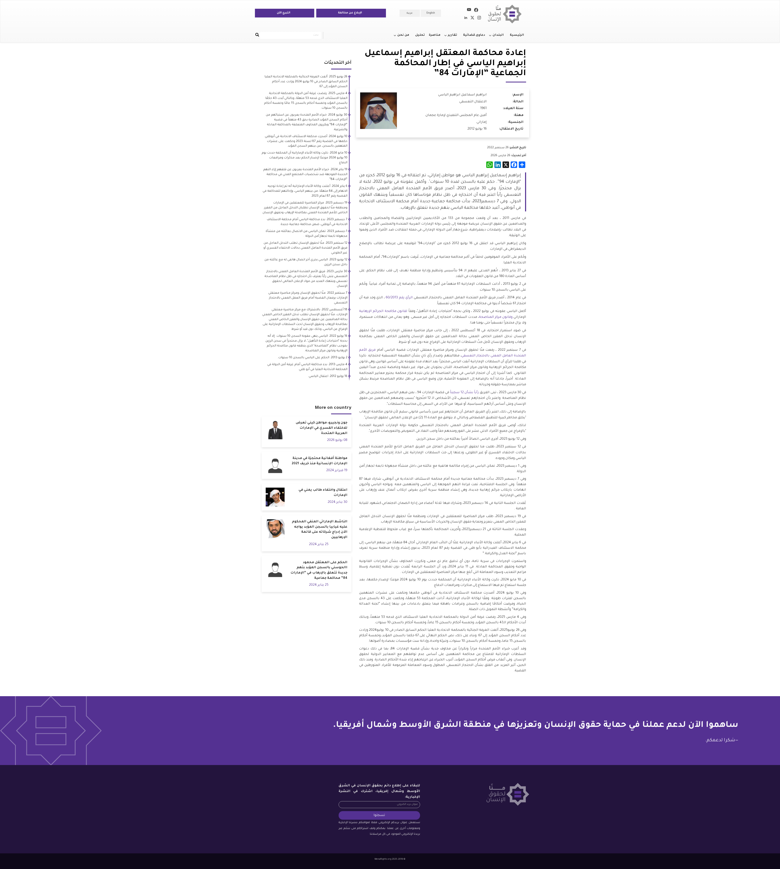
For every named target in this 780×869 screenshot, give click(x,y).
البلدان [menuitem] (500, 37)
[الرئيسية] (506, 14)
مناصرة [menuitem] (434, 35)
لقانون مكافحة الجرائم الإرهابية (383, 311)
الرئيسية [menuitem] (517, 35)
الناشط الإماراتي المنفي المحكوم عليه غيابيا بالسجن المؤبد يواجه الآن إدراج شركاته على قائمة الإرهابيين (319, 529)
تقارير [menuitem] (454, 37)
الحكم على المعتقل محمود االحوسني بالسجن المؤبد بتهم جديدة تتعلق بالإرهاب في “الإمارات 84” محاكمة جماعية (318, 570)
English (431, 13)
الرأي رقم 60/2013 (399, 298)
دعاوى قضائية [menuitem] (474, 35)
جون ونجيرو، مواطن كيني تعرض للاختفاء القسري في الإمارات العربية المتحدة (321, 428)
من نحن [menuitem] (405, 37)
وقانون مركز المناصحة (496, 317)
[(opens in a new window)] (476, 11)
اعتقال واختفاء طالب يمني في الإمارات (323, 492)
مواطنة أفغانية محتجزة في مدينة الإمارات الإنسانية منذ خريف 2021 (319, 461)
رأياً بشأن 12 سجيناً (464, 392)
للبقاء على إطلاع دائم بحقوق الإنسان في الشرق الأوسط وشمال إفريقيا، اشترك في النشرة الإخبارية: (379, 791)
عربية (410, 13)
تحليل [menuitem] (420, 35)
